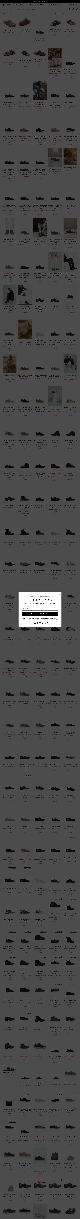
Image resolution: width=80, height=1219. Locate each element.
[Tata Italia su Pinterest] (40, 623)
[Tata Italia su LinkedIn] (37, 623)
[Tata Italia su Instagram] (35, 623)
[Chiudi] (59, 594)
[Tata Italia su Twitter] (45, 623)
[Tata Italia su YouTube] (47, 623)
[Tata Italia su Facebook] (32, 623)
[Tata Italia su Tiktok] (42, 623)
